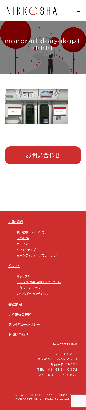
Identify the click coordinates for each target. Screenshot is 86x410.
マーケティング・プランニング (37, 255)
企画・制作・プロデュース (32, 293)
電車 (25, 232)
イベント (14, 266)
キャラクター (24, 276)
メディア (22, 243)
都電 (41, 232)
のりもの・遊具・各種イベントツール (39, 282)
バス (33, 232)
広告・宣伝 (15, 222)
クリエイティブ (26, 249)
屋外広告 (23, 238)
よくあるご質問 (19, 314)
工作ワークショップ (29, 287)
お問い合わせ (43, 155)
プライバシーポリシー (24, 324)
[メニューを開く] (78, 10)
